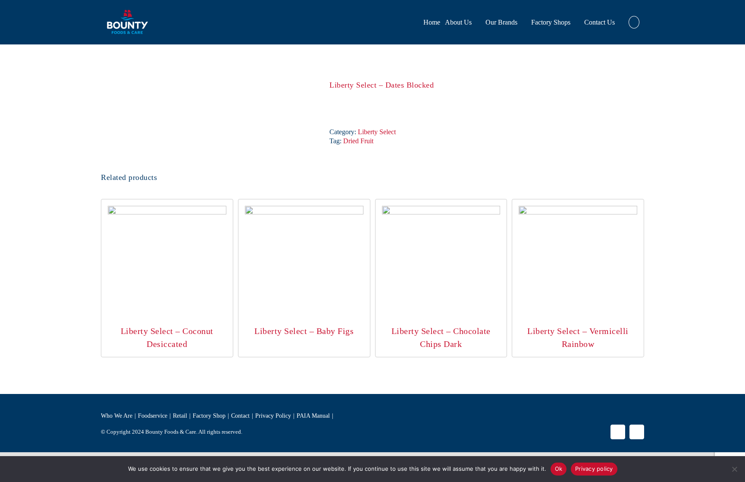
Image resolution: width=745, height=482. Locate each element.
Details (167, 267)
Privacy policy (594, 468)
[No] (734, 469)
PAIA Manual (313, 416)
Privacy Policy (273, 416)
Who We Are (116, 416)
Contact (240, 416)
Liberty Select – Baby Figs (304, 331)
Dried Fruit (358, 141)
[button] (634, 22)
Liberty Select (377, 131)
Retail (180, 416)
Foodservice (152, 416)
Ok (559, 468)
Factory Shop (209, 416)
